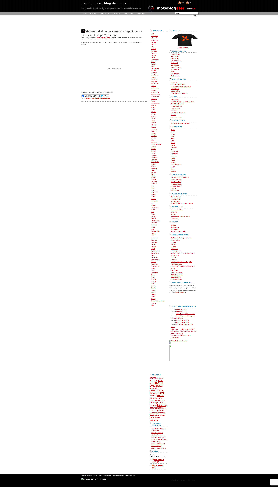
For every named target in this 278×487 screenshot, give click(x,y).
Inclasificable (155, 162)
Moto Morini (174, 154)
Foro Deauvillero (176, 184)
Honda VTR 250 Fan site (178, 112)
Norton (153, 210)
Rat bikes (154, 225)
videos (157, 418)
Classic (153, 86)
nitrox (172, 71)
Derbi (153, 110)
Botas (153, 62)
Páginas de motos (176, 264)
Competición (104, 13)
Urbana (153, 286)
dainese (153, 107)
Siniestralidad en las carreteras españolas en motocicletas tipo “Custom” (111, 33)
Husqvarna (154, 157)
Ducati (153, 118)
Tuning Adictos (175, 76)
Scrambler (154, 242)
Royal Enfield (155, 231)
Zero (152, 305)
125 (152, 33)
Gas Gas (154, 136)
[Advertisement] (121, 22)
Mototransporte (175, 201)
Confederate (155, 96)
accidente (88, 98)
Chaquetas (154, 79)
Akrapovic (154, 38)
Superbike (154, 257)
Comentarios (193, 2)
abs (161, 386)
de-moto (173, 225)
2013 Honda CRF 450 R (158, 448)
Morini (153, 190)
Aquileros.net (175, 99)
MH (152, 186)
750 (160, 378)
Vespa (153, 290)
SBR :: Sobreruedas (177, 275)
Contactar (141, 13)
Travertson (154, 273)
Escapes (154, 129)
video (152, 417)
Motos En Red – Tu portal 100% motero (182, 253)
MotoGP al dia (175, 89)
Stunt (153, 255)
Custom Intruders (176, 180)
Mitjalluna (174, 212)
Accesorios (154, 36)
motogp (153, 194)
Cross (153, 101)
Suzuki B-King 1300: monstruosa (185, 314)
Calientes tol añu (176, 61)
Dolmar (153, 114)
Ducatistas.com (175, 108)
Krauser (153, 173)
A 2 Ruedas (174, 82)
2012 (153, 385)
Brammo (153, 64)
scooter (153, 408)
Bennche (154, 51)
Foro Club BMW (175, 199)
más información (180, 292)
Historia (153, 146)
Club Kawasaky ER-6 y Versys (180, 177)
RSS (183, 2)
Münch (153, 199)
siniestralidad (106, 98)
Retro (153, 227)
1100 (156, 380)
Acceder (194, 480)
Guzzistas (174, 110)
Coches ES (174, 63)
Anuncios (154, 42)
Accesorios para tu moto (178, 84)
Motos (108, 37)
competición (155, 92)
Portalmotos (174, 270)
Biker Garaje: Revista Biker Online (181, 86)
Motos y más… (175, 91)
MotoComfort (175, 227)
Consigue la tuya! (183, 48)
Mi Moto (173, 246)
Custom (98, 37)
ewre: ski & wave (176, 67)
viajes (153, 292)
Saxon (153, 233)
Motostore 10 (175, 229)
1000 (152, 380)
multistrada (162, 403)
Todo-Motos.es (175, 190)
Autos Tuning (175, 56)
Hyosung (154, 160)
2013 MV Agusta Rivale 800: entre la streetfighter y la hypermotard (159, 439)
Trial (152, 275)
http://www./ (174, 331)
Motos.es (173, 257)
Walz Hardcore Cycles (158, 301)
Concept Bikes (155, 94)
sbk (152, 236)
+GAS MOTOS (175, 54)
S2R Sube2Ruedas (177, 273)
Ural (152, 283)
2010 (153, 383)
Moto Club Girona (176, 117)
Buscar (93, 13)
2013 (158, 386)
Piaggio (153, 218)
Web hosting (174, 329)
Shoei (153, 244)
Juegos (153, 166)
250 (154, 378)
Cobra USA (154, 88)
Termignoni (154, 264)
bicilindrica (154, 391)
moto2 (163, 400)
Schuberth (154, 238)
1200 (160, 380)
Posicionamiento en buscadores (180, 216)
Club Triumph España (177, 104)
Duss (153, 120)
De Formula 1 (175, 65)
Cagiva (153, 70)
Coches (153, 90)
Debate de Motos (176, 182)
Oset (152, 212)
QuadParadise (175, 74)
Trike (152, 277)
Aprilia (153, 44)
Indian (153, 164)
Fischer (153, 133)
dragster (153, 116)
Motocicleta (174, 249)
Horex (153, 151)
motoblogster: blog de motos (103, 475)
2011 (160, 383)
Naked (153, 205)
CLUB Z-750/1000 (176, 106)
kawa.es (173, 188)
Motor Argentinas (176, 251)
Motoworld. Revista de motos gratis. (181, 262)
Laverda (153, 179)
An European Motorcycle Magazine (181, 238)
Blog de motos (175, 240)
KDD (152, 170)
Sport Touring (155, 251)
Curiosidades (155, 103)
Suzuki (153, 262)
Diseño (153, 112)
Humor (153, 153)
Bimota (153, 55)
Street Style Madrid (176, 279)
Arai (152, 46)
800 (162, 378)
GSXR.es (173, 244)
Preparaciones (155, 220)
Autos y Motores (175, 197)
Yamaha (153, 303)
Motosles (173, 214)
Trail (152, 270)
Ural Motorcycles (176, 164)
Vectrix (153, 288)
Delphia (173, 335)
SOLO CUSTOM (176, 277)
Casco (153, 77)
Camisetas (116, 13)
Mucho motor (175, 69)
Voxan (153, 296)
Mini (152, 188)
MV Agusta (154, 201)
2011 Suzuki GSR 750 (182, 320)
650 (157, 378)
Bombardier (154, 60)
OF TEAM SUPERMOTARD (179, 93)
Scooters (154, 240)
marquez (158, 400)
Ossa (153, 214)
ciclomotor (154, 81)
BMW (153, 57)
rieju (152, 229)
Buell (153, 66)
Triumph (153, 279)
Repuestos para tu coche (178, 231)
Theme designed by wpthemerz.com (124, 475)
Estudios (103, 37)
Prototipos (154, 223)
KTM (152, 175)
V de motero (174, 218)
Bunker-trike (155, 68)
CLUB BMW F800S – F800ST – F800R (182, 102)
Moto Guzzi (154, 192)
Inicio (84, 13)
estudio (99, 98)
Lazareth (154, 181)
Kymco (153, 177)
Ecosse (153, 123)
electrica (152, 396)
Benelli (153, 49)
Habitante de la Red (177, 210)
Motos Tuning (175, 255)
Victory (153, 294)
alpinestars (154, 40)
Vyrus (153, 299)
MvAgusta (174, 156)
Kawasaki (154, 168)
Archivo (152, 454)
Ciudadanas (155, 83)
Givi (152, 140)
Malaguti (154, 183)
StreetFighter (155, 253)
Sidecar (153, 246)
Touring (153, 268)
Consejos (154, 99)
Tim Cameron (155, 266)
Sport (153, 249)
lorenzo (152, 400)
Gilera (153, 138)
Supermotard (155, 260)
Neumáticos (155, 207)
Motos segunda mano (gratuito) (180, 123)
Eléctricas (154, 125)
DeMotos (173, 242)
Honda (153, 149)
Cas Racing (154, 75)
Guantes (153, 142)
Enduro (153, 127)
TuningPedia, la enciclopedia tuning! (182, 203)
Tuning (153, 281)
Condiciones (128, 13)
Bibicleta (154, 53)
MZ (152, 203)
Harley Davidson (156, 144)
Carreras (154, 73)
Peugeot (153, 216)
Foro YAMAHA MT (176, 186)
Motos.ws (174, 260)
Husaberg (154, 155)
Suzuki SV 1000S (181, 309)
